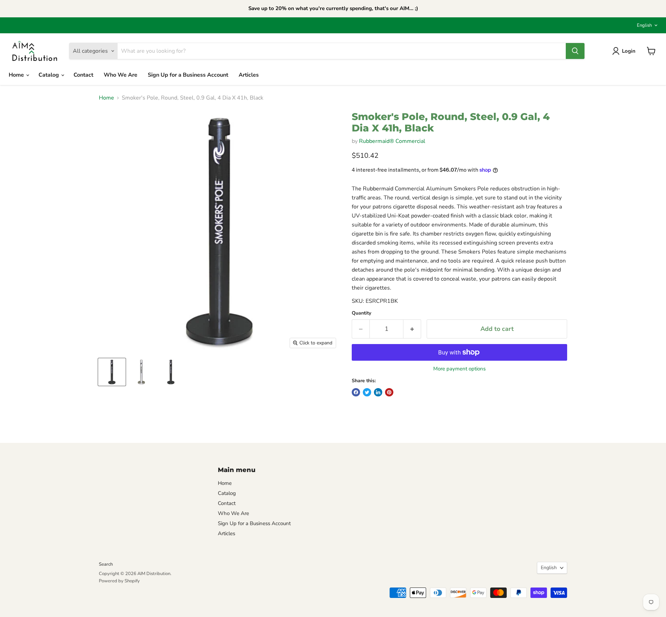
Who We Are (120, 75)
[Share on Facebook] (356, 392)
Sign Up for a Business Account (188, 75)
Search (106, 564)
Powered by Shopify (119, 581)
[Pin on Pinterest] (389, 392)
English (644, 25)
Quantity (361, 313)
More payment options (459, 369)
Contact (83, 75)
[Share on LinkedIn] (378, 392)
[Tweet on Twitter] (367, 392)
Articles (249, 75)
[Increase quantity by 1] (412, 329)
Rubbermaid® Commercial (392, 141)
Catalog (49, 75)
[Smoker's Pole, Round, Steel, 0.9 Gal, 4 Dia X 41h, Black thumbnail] (112, 372)
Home (17, 75)
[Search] (575, 51)
